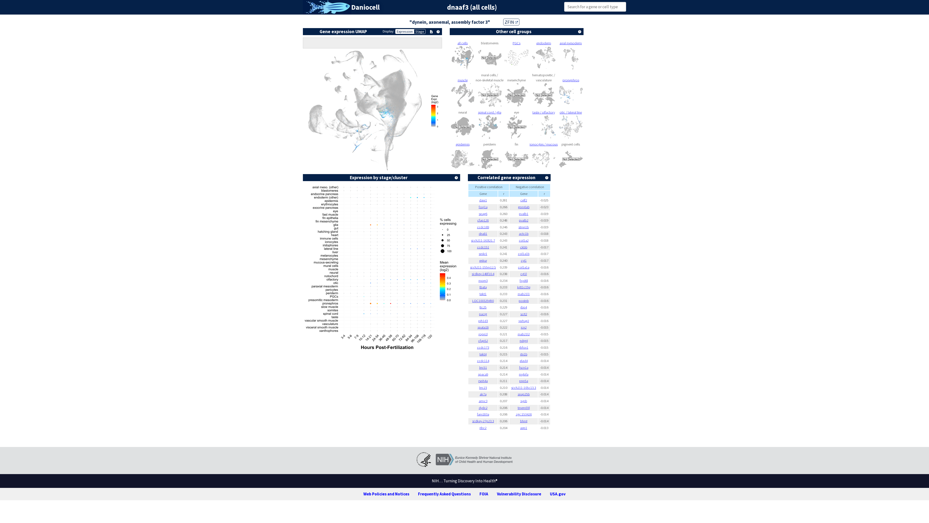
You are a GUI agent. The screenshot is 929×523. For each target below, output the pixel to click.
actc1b (524, 233)
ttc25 (483, 307)
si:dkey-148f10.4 (483, 274)
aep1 (523, 428)
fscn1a (523, 367)
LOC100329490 (483, 301)
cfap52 (483, 340)
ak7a (483, 394)
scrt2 (523, 314)
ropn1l (483, 334)
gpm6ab (524, 207)
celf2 (523, 200)
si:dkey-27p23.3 (483, 421)
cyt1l (523, 274)
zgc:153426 (524, 414)
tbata (483, 287)
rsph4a (483, 381)
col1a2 (524, 240)
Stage (419, 31)
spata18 (483, 327)
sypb (523, 401)
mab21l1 (524, 294)
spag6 (483, 214)
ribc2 (483, 428)
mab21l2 (524, 334)
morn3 (483, 280)
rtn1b (523, 354)
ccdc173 (483, 347)
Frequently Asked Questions (444, 494)
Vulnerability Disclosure (519, 494)
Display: (388, 31)
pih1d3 (483, 321)
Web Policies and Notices (386, 494)
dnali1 (483, 233)
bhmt (523, 421)
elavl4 (524, 361)
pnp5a (523, 381)
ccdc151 (483, 247)
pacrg (483, 314)
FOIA (483, 494)
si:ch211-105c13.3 (523, 387)
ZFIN (510, 22)
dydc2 (483, 408)
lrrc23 (483, 387)
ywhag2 (523, 321)
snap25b (524, 394)
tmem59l (524, 408)
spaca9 (483, 374)
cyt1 (524, 260)
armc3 (483, 401)
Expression (405, 31)
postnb (524, 301)
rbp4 (523, 307)
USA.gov (558, 494)
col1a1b (524, 254)
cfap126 (483, 220)
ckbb (523, 247)
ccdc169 (483, 227)
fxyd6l (524, 280)
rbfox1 (523, 347)
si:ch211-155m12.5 (483, 267)
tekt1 (483, 294)
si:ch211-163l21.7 (483, 240)
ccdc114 (483, 361)
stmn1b (523, 227)
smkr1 (483, 254)
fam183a (483, 414)
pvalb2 (523, 220)
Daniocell (365, 7)
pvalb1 (523, 214)
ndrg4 (524, 340)
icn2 (524, 327)
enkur (483, 260)
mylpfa (523, 374)
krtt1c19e (523, 287)
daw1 (483, 200)
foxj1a (483, 207)
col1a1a (523, 267)
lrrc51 (483, 367)
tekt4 (483, 354)
